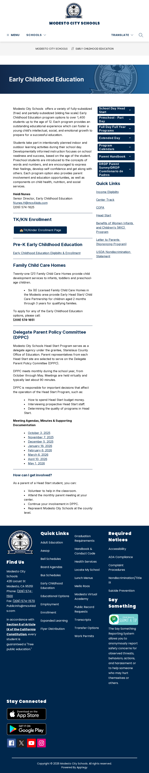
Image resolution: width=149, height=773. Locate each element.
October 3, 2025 (39, 433)
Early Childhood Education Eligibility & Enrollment (46, 253)
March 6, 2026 (38, 454)
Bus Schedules (51, 575)
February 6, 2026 (40, 450)
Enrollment (48, 612)
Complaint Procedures (116, 567)
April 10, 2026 (37, 459)
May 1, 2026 (36, 463)
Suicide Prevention (121, 591)
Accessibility (117, 549)
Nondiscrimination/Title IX (125, 580)
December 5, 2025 (40, 441)
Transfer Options (86, 628)
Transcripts (82, 620)
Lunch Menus (83, 578)
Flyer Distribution (53, 629)
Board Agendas (51, 567)
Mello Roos (82, 586)
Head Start (103, 215)
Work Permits (84, 636)
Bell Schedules (51, 559)
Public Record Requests (84, 609)
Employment (50, 604)
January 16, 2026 (40, 446)
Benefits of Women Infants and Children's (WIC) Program (115, 227)
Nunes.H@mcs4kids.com (30, 203)
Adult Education (52, 542)
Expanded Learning (54, 621)
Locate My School (87, 570)
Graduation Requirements (84, 538)
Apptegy (82, 767)
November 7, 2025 (41, 437)
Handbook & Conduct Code (84, 551)
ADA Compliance (120, 557)
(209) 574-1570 (24, 601)
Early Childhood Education (95, 49)
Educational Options (55, 596)
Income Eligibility (107, 192)
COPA (100, 207)
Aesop (45, 551)
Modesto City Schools (52, 49)
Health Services (85, 561)
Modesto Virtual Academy (85, 596)
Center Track (105, 200)
